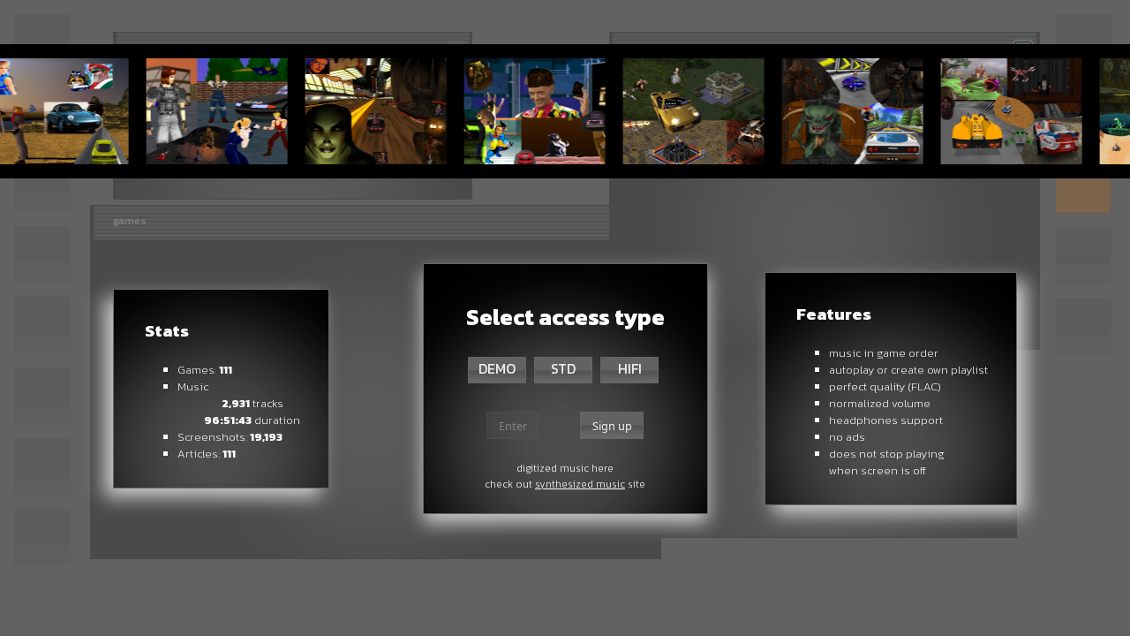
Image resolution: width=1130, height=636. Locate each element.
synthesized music (580, 484)
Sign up (612, 426)
